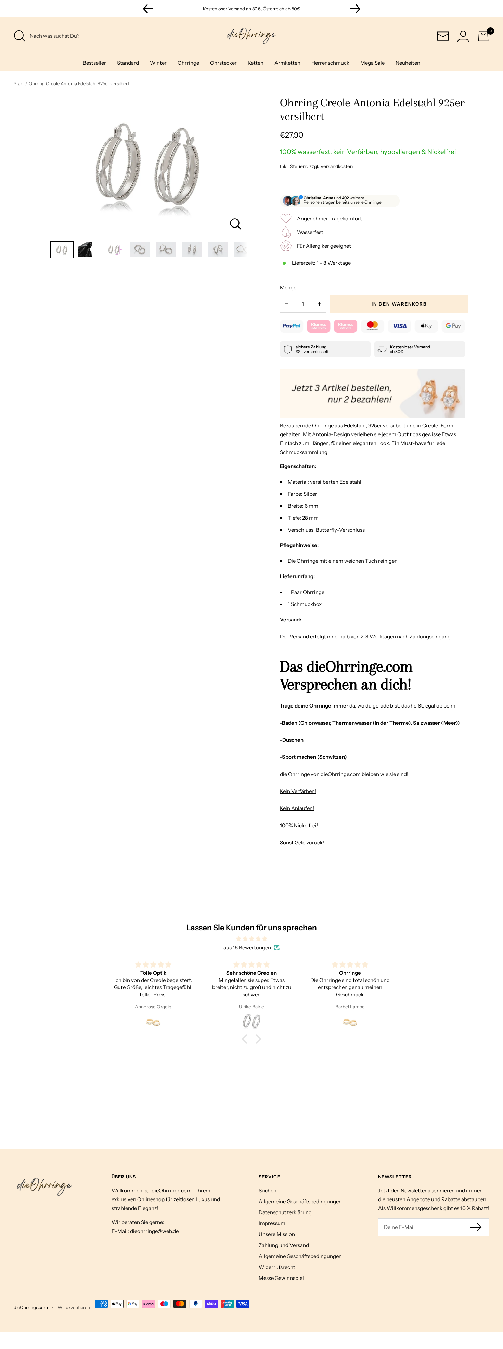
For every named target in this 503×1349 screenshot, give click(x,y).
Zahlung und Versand (284, 1245)
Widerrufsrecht (277, 1267)
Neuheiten (408, 63)
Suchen (267, 1190)
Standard (128, 63)
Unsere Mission (277, 1234)
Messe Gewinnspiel (281, 1278)
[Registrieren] (476, 1227)
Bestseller (94, 63)
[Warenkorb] (483, 36)
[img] (251, 938)
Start (19, 83)
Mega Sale (372, 63)
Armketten (287, 63)
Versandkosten (336, 166)
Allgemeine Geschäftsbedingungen (300, 1201)
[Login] (463, 36)
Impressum (272, 1223)
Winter (158, 63)
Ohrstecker (223, 63)
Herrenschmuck (330, 63)
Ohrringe (188, 63)
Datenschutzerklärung (285, 1212)
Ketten (255, 63)
